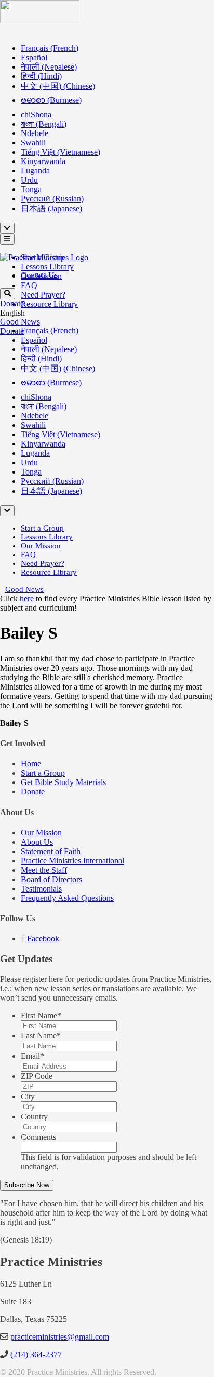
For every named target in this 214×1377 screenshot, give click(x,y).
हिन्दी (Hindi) (41, 76)
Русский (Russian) (52, 198)
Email (32, 1055)
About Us (37, 842)
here (27, 598)
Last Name (41, 1035)
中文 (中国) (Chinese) (58, 86)
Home (31, 763)
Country (34, 1116)
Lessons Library (47, 266)
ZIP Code (36, 1076)
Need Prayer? (43, 294)
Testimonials (41, 888)
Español (34, 57)
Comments (38, 1136)
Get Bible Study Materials (63, 782)
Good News (20, 321)
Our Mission (41, 546)
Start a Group (42, 528)
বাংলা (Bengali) (43, 123)
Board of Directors (51, 879)
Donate (12, 303)
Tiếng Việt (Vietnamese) (60, 151)
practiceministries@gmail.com (59, 1336)
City (28, 1096)
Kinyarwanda (43, 161)
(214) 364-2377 (36, 1354)
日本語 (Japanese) (51, 208)
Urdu (29, 180)
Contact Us (39, 275)
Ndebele (34, 133)
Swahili (33, 142)
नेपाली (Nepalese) (49, 66)
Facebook (43, 938)
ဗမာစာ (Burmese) (51, 100)
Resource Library (49, 304)
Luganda (35, 170)
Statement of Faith (51, 851)
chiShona (36, 114)
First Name (41, 1015)
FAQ (29, 285)
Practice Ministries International (72, 860)
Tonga (31, 189)
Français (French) (49, 48)
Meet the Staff (44, 870)
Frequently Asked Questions (67, 898)
